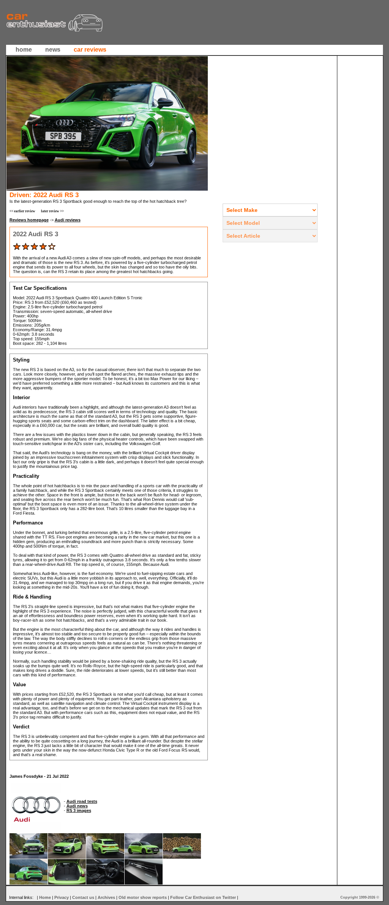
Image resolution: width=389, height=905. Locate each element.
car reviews (90, 49)
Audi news (77, 806)
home (24, 49)
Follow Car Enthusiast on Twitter (203, 897)
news (52, 49)
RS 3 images (78, 810)
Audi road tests (81, 801)
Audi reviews (68, 220)
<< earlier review (22, 211)
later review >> (52, 211)
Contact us (83, 897)
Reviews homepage (29, 220)
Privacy (61, 897)
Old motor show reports (143, 897)
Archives (106, 897)
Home (45, 897)
